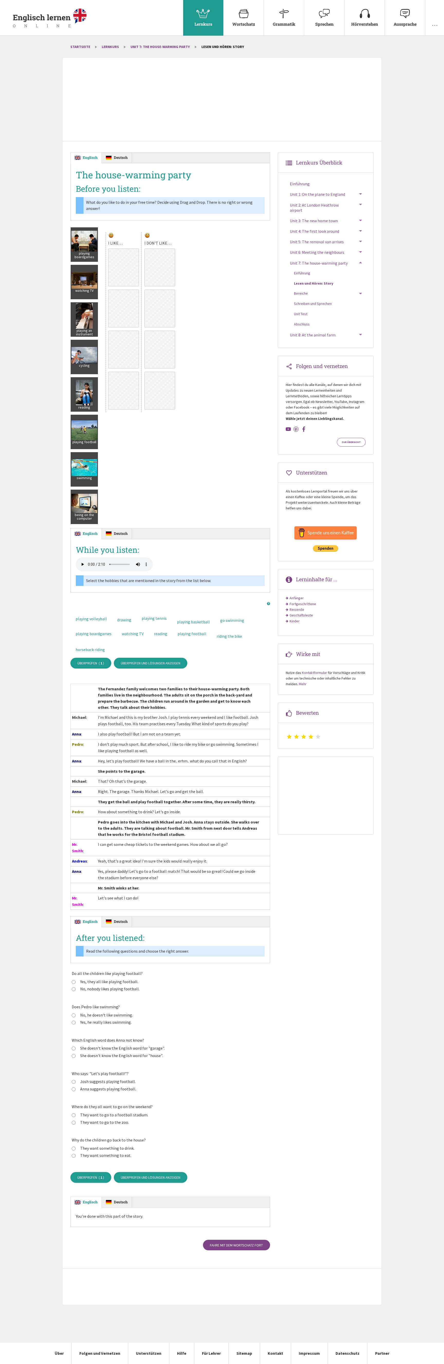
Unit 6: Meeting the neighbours (317, 252)
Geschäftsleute (301, 615)
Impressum (309, 1353)
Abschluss (302, 324)
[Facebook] (303, 429)
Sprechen (324, 24)
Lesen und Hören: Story (313, 283)
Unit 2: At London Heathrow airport (314, 207)
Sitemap (244, 1353)
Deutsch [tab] (121, 157)
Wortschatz (243, 24)
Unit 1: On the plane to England (317, 194)
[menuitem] (203, 18)
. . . (434, 24)
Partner (382, 1353)
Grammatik (284, 24)
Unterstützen (148, 1353)
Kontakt (275, 1353)
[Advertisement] (222, 100)
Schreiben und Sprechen (313, 303)
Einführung (300, 183)
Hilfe (181, 1353)
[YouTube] (288, 429)
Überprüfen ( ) (90, 663)
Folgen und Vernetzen (99, 1353)
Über (59, 1353)
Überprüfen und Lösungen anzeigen (150, 663)
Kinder (295, 621)
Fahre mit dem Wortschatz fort (236, 1245)
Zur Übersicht (351, 442)
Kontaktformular (314, 672)
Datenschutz (347, 1353)
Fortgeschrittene (303, 604)
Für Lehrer (211, 1353)
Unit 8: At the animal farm (313, 334)
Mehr (303, 684)
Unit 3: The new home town (314, 220)
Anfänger (297, 598)
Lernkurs (203, 24)
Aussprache (405, 24)
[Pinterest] (296, 429)
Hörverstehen (364, 24)
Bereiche (301, 293)
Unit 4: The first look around (314, 231)
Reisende (297, 609)
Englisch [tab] (90, 157)
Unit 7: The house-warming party (160, 46)
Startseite (80, 46)
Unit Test (300, 314)
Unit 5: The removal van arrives (317, 241)
